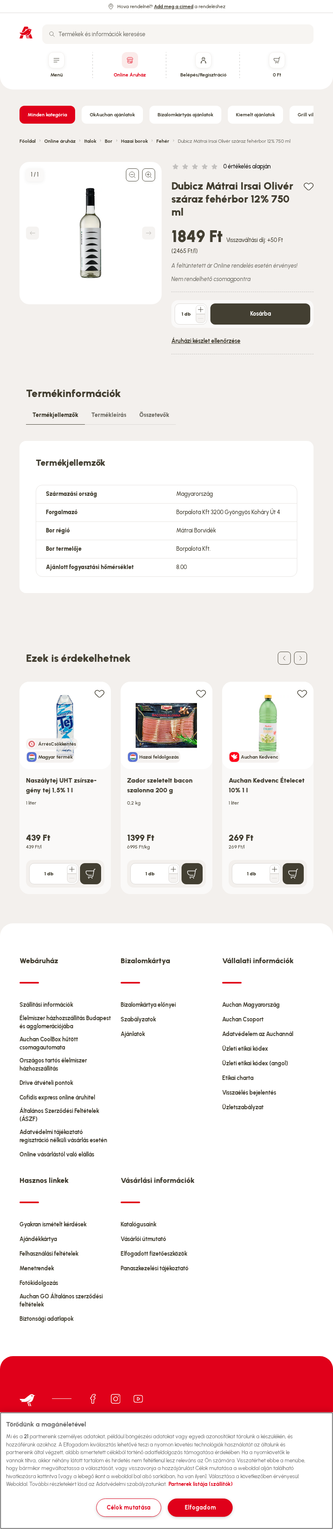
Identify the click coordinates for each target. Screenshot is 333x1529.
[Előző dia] (284, 658)
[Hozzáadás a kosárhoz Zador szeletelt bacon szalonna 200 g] (192, 873)
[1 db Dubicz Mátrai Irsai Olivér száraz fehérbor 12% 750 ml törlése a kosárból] (200, 318)
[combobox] (178, 34)
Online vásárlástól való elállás (56, 1154)
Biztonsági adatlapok (46, 1318)
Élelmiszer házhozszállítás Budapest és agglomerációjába (65, 1022)
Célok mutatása (129, 1507)
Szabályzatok (138, 1019)
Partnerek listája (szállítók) (201, 1484)
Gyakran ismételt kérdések (52, 1224)
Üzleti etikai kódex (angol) (255, 1063)
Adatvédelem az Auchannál (257, 1034)
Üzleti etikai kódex (245, 1048)
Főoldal (27, 141)
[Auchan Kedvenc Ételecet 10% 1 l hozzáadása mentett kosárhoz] (302, 693)
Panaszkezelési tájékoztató (154, 1268)
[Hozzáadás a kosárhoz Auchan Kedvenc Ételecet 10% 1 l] (293, 873)
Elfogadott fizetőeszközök (154, 1253)
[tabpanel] (166, 517)
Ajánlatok (133, 1034)
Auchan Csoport (243, 1019)
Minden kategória (47, 115)
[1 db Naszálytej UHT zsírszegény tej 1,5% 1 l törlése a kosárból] (72, 878)
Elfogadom (200, 1507)
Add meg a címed (173, 6)
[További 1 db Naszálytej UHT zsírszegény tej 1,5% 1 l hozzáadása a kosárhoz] (72, 869)
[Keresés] (51, 34)
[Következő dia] (300, 658)
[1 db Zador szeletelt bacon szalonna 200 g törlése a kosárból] (173, 878)
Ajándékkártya (38, 1239)
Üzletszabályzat (243, 1107)
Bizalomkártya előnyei (148, 1004)
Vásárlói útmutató (143, 1239)
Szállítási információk (46, 1004)
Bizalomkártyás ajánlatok (185, 115)
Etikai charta (237, 1078)
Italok (90, 141)
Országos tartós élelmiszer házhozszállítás (53, 1064)
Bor (108, 141)
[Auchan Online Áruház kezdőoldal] (25, 32)
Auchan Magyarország (251, 1004)
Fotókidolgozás (38, 1283)
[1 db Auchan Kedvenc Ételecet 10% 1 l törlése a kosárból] (274, 878)
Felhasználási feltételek (48, 1253)
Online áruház (60, 141)
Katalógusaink (138, 1224)
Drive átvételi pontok (46, 1083)
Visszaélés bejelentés (249, 1092)
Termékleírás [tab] (108, 415)
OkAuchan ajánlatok (112, 115)
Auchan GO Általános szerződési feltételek (61, 1300)
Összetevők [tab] (154, 415)
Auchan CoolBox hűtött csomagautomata (48, 1043)
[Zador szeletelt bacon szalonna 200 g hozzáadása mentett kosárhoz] (201, 693)
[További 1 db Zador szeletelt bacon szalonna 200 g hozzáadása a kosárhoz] (173, 869)
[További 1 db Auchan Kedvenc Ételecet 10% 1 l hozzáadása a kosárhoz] (274, 869)
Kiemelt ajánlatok (255, 115)
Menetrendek (36, 1268)
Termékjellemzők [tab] (55, 415)
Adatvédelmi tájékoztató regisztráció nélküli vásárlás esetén (63, 1136)
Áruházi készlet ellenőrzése (205, 341)
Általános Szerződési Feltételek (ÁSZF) (59, 1115)
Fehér (162, 141)
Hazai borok (134, 141)
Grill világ (308, 115)
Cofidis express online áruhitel (57, 1097)
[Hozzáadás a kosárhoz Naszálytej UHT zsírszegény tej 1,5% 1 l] (90, 873)
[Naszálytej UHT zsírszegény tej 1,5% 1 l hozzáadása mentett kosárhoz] (99, 693)
